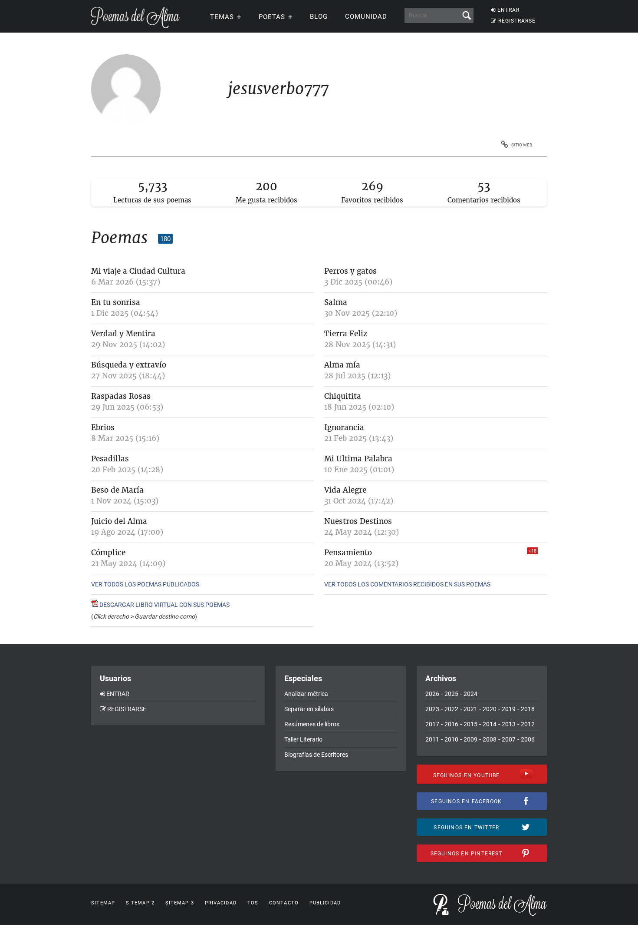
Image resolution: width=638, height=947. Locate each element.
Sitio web (521, 144)
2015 (470, 724)
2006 (528, 739)
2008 (490, 739)
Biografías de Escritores (316, 755)
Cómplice (108, 552)
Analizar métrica (306, 694)
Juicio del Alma (119, 521)
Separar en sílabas (309, 709)
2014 (490, 724)
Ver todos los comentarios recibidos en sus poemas (407, 584)
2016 (451, 724)
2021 (470, 709)
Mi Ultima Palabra (358, 459)
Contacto (284, 903)
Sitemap (103, 903)
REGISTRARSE (517, 21)
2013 (509, 724)
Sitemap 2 (140, 903)
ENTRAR (508, 10)
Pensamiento (348, 552)
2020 (490, 709)
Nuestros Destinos (358, 521)
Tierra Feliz (345, 333)
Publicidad (325, 903)
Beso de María (117, 490)
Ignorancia (344, 427)
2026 (432, 694)
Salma (335, 302)
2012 (528, 724)
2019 (509, 709)
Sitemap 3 (179, 903)
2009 (470, 739)
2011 (432, 739)
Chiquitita (342, 396)
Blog (319, 16)
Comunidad (366, 16)
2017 (432, 724)
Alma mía (342, 365)
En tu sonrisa (115, 302)
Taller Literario (303, 739)
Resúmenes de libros (311, 724)
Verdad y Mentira (123, 333)
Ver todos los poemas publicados (145, 584)
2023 (432, 709)
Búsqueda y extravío (128, 365)
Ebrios (103, 427)
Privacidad (221, 903)
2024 (470, 694)
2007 (509, 739)
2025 (451, 694)
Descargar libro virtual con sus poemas (164, 604)
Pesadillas (110, 459)
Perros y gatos (350, 271)
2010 (451, 739)
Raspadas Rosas (121, 396)
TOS (252, 903)
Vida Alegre (345, 490)
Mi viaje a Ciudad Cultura (138, 271)
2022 (451, 709)
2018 (528, 709)
